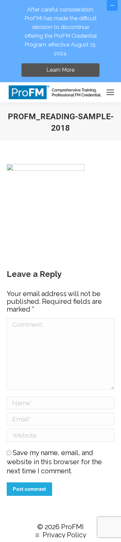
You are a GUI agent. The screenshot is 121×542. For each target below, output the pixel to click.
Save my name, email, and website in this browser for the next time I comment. (54, 462)
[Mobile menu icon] (110, 92)
